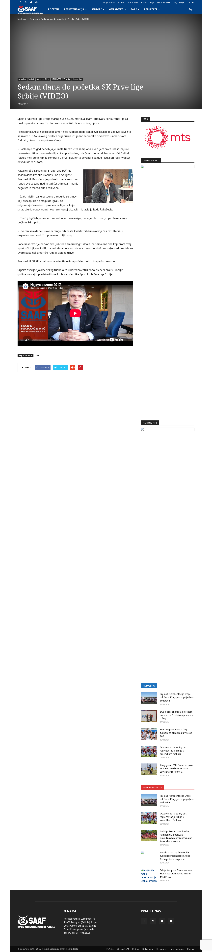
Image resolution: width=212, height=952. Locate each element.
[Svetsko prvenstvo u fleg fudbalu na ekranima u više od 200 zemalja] (149, 734)
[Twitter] (30, 2)
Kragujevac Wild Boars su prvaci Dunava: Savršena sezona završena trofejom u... (177, 768)
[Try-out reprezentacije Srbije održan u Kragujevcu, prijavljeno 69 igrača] (149, 698)
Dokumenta (133, 2)
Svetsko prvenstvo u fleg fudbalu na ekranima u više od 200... (176, 733)
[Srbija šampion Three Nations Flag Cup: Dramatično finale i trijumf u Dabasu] (149, 876)
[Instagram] (25, 2)
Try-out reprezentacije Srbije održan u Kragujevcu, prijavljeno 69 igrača (177, 697)
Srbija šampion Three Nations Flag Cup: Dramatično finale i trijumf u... (176, 873)
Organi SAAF (109, 2)
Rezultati (150, 9)
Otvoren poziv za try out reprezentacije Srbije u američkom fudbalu (173, 750)
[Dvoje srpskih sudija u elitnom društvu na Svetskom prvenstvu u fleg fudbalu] (149, 716)
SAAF (134, 9)
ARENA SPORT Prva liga (61, 79)
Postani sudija (147, 2)
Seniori (97, 9)
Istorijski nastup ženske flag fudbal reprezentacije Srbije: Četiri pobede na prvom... (175, 856)
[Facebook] (20, 2)
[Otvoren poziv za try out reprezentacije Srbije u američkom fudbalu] (149, 751)
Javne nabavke (163, 2)
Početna (53, 9)
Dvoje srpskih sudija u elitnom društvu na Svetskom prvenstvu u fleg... (177, 715)
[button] (190, 9)
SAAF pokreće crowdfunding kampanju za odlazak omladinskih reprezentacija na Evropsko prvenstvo (176, 836)
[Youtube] (36, 2)
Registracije (179, 2)
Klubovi (121, 2)
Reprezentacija (74, 9)
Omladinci (116, 9)
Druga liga (77, 79)
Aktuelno (22, 79)
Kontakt (190, 2)
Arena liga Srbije (43, 79)
